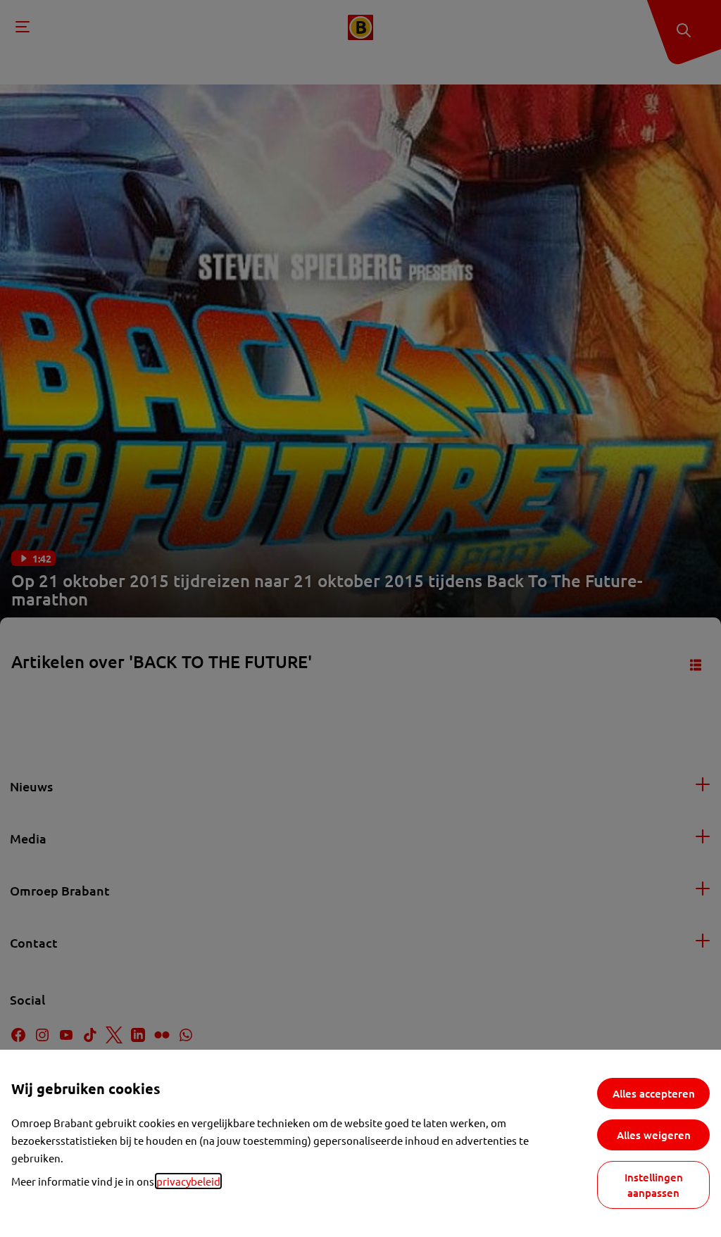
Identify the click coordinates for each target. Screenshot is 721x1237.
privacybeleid (188, 1181)
